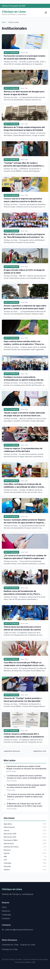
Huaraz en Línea (27, 944)
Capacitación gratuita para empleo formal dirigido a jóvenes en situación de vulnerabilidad (26, 767)
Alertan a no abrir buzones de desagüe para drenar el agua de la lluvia (24, 93)
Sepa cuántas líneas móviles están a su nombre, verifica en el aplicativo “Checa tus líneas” (24, 343)
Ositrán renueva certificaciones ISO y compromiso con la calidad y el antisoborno (24, 735)
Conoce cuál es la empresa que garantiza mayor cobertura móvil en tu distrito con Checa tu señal (23, 200)
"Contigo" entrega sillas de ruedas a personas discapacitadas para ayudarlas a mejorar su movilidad (23, 164)
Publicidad (6, 914)
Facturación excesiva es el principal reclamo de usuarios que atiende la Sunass (24, 57)
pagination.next (39, 751)
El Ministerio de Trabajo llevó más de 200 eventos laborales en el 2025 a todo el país (24, 805)
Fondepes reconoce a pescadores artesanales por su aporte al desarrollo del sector (23, 378)
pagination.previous (12, 751)
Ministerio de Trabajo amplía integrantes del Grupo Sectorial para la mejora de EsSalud (24, 128)
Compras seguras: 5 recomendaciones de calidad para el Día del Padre (23, 449)
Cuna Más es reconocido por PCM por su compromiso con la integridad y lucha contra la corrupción (24, 664)
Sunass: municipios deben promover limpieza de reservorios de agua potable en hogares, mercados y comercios (24, 521)
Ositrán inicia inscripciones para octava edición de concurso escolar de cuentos (22, 628)
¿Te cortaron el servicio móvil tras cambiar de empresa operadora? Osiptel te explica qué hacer (25, 557)
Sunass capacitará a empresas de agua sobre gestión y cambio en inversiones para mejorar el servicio (25, 307)
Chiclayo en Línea (10, 949)
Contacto (6, 918)
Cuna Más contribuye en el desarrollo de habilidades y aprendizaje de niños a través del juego (24, 485)
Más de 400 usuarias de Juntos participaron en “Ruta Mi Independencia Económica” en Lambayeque (24, 235)
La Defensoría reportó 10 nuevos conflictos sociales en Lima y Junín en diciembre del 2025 (26, 777)
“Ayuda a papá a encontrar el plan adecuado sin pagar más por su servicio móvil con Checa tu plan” (24, 414)
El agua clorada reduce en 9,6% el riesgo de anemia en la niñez (24, 271)
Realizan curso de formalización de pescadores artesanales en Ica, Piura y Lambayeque (22, 592)
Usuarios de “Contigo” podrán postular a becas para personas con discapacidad (23, 699)
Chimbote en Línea (10, 944)
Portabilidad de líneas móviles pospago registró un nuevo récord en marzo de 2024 (26, 786)
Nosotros (6, 911)
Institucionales (11, 52)
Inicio (4, 22)
